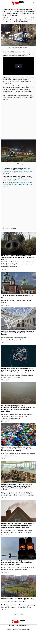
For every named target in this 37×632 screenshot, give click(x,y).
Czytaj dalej (18, 614)
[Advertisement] (18, 119)
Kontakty (11, 625)
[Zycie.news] (18, 3)
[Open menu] (2, 3)
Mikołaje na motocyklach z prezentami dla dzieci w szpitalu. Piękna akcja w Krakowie (18, 179)
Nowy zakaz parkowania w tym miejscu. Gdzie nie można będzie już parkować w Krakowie (17, 184)
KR (8, 18)
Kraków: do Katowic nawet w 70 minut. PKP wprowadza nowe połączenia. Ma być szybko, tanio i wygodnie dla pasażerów (18, 170)
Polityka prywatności (22, 625)
